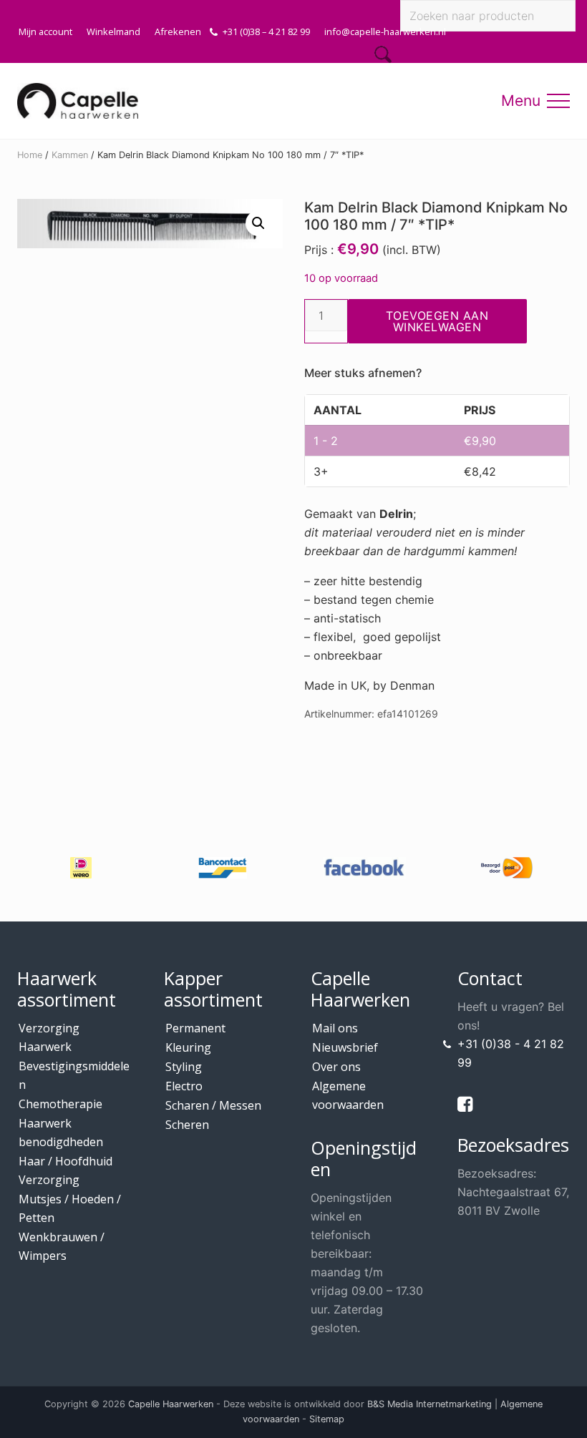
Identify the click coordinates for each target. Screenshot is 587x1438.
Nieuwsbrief (345, 1047)
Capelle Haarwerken (170, 1404)
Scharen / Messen (213, 1105)
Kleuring (188, 1047)
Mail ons (335, 1028)
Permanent (195, 1028)
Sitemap (326, 1419)
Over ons (336, 1067)
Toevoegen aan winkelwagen (437, 321)
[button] (558, 101)
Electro (184, 1086)
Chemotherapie (60, 1104)
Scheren (187, 1125)
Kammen (70, 155)
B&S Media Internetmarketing (429, 1404)
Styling (183, 1067)
